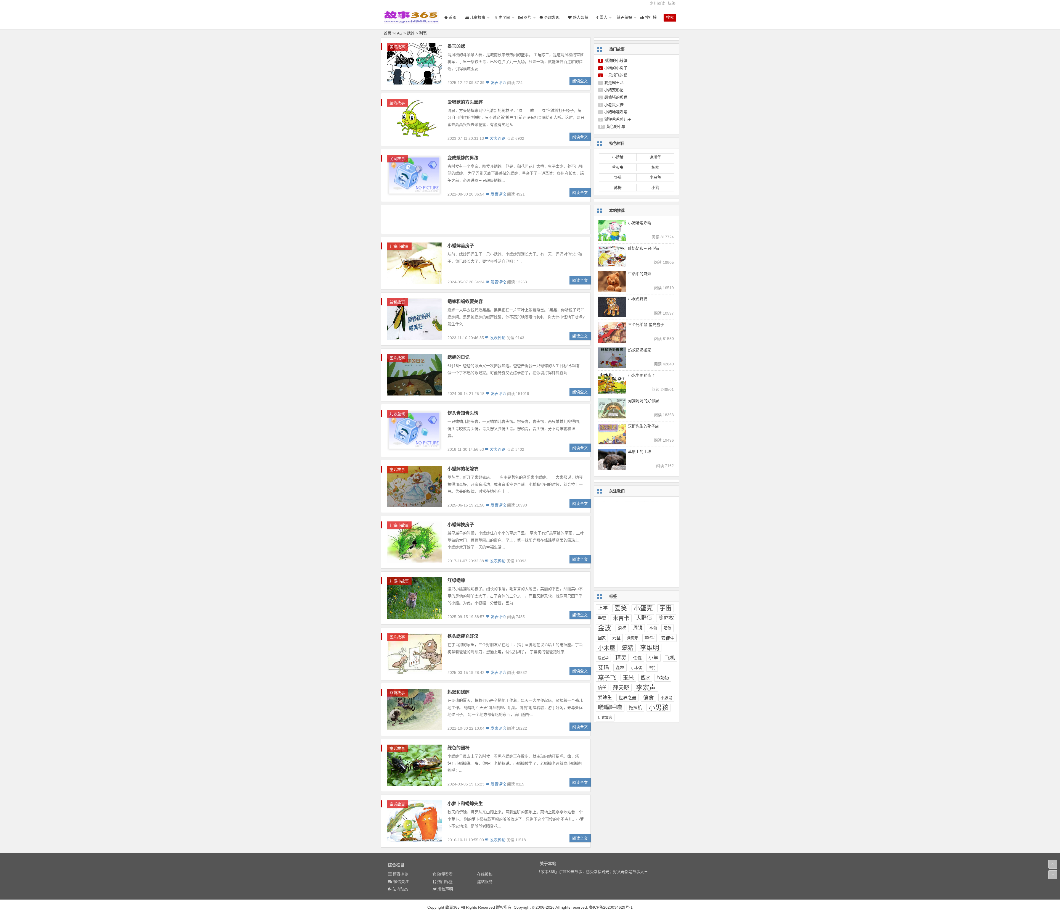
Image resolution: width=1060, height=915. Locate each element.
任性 (637, 657)
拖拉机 (635, 707)
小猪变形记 (614, 90)
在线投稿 (484, 874)
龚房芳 (632, 638)
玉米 (628, 678)
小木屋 (606, 648)
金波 (604, 628)
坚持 (652, 668)
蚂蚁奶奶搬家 (639, 350)
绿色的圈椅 (458, 747)
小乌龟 (655, 177)
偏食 (648, 698)
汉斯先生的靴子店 (643, 426)
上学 (603, 608)
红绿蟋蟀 (456, 580)
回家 (602, 638)
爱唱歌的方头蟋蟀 (465, 102)
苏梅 (618, 187)
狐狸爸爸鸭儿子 (617, 119)
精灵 (620, 658)
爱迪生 (605, 697)
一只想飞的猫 (615, 75)
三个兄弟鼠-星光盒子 (646, 324)
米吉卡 (621, 618)
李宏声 (646, 687)
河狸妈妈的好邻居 (643, 401)
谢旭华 (655, 157)
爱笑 (620, 608)
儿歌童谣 (397, 414)
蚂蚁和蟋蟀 (458, 692)
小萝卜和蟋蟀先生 (465, 803)
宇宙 (665, 608)
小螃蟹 (618, 157)
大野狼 (644, 618)
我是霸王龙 (614, 82)
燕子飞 (607, 677)
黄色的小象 (616, 126)
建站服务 (484, 881)
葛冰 (645, 678)
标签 (671, 3)
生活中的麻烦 (639, 273)
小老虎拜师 (637, 299)
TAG (398, 33)
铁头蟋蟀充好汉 (462, 636)
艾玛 (603, 668)
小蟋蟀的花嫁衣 (462, 468)
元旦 (616, 638)
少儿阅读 (657, 3)
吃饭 (667, 628)
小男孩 (659, 707)
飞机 (670, 658)
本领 (653, 628)
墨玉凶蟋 (456, 46)
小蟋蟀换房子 (460, 524)
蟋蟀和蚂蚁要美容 (465, 301)
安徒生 (667, 638)
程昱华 (603, 658)
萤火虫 (618, 167)
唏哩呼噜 (610, 707)
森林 (620, 667)
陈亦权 (666, 618)
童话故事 (397, 103)
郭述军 (649, 638)
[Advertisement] (485, 219)
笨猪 (628, 648)
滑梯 (622, 628)
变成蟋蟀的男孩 (462, 157)
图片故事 (397, 358)
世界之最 (627, 697)
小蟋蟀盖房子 (460, 245)
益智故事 (397, 302)
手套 (602, 618)
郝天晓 (621, 688)
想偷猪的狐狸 (615, 97)
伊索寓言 (605, 717)
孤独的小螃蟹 (615, 60)
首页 (387, 33)
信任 (602, 687)
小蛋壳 (643, 608)
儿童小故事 (399, 246)
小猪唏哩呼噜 (615, 112)
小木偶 (636, 668)
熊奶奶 (662, 677)
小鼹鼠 (666, 697)
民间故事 (397, 47)
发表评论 (497, 82)
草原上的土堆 (639, 451)
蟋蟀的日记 (458, 357)
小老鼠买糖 (614, 104)
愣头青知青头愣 (462, 413)
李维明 (649, 647)
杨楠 (655, 167)
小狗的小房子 (615, 68)
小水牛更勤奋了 (641, 375)
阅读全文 (580, 81)
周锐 (638, 628)
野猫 (618, 177)
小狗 (655, 187)
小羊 (653, 658)
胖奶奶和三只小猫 (643, 248)
